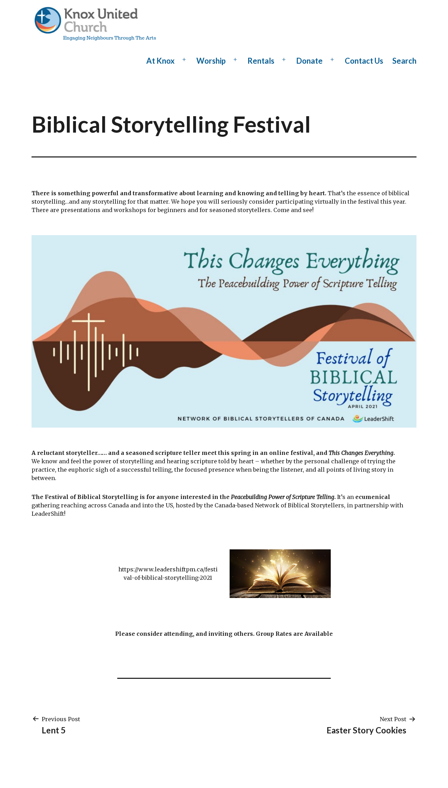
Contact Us (364, 60)
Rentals (260, 60)
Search (404, 60)
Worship (211, 60)
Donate (309, 60)
